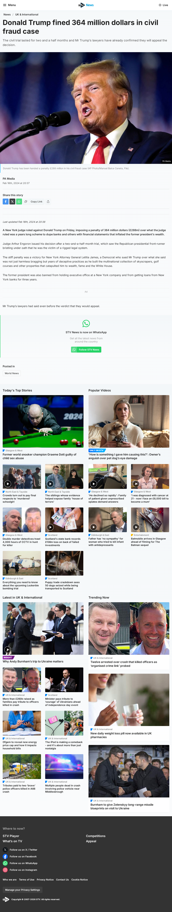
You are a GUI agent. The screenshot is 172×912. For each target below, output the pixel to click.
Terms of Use (26, 879)
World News (12, 373)
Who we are (9, 879)
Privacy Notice (45, 879)
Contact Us (62, 879)
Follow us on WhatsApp (23, 863)
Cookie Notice (79, 879)
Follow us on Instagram (23, 869)
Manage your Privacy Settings (22, 889)
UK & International (26, 14)
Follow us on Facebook (23, 856)
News (7, 14)
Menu (12, 5)
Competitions (95, 836)
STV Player (11, 836)
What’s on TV (12, 841)
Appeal (91, 841)
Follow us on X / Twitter (23, 849)
